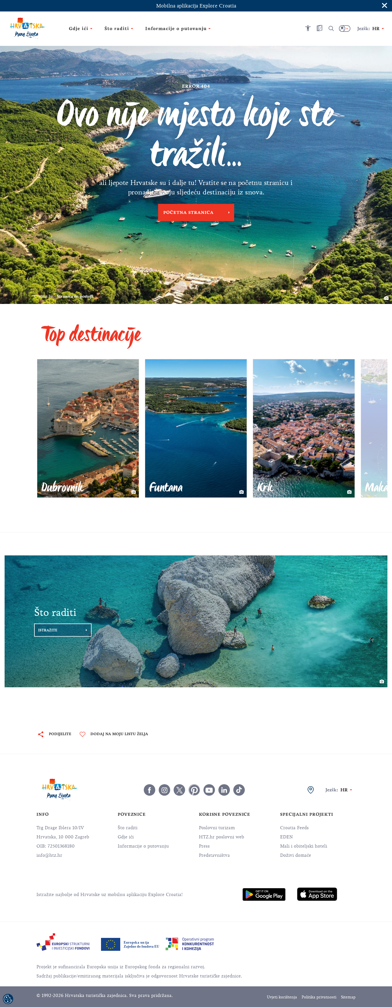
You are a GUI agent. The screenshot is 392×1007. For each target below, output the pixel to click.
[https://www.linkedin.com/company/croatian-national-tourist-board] (224, 790)
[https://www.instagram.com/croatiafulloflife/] (164, 790)
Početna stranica (188, 212)
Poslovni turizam (217, 828)
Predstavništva (214, 855)
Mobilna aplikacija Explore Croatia (196, 6)
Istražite (47, 630)
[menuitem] (264, 894)
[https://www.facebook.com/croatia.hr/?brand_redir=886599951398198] (149, 790)
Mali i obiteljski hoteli (303, 846)
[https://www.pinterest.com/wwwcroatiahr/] (194, 790)
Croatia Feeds (294, 828)
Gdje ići (126, 837)
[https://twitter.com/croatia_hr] (179, 790)
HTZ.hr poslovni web (221, 837)
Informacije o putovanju (143, 846)
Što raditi (127, 828)
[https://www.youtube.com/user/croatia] (209, 790)
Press (204, 846)
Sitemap (348, 997)
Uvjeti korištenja (282, 997)
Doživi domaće (295, 855)
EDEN (286, 837)
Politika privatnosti (319, 997)
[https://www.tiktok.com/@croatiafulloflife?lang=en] (239, 790)
